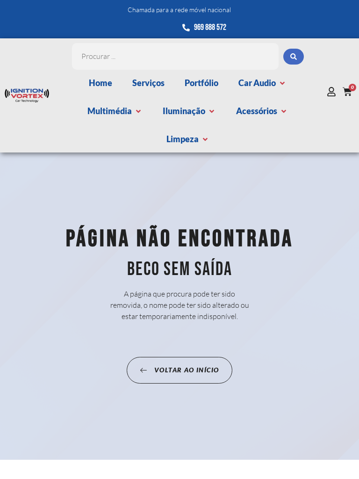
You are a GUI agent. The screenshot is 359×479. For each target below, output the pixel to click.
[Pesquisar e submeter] (293, 57)
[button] (262, 83)
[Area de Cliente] (334, 91)
